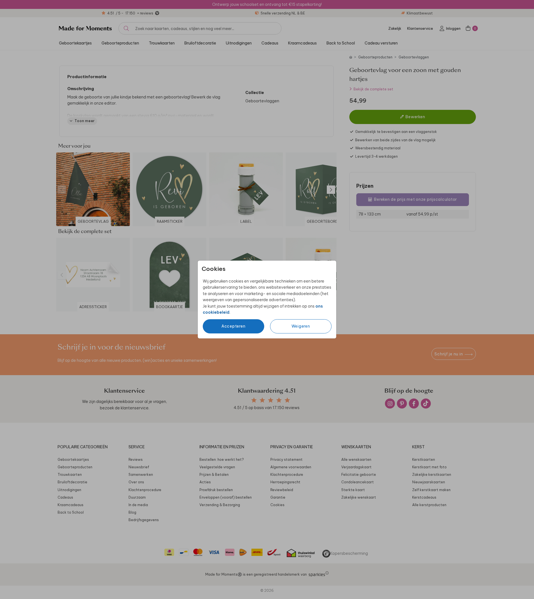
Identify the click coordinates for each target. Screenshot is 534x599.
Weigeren (300, 326)
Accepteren (233, 326)
